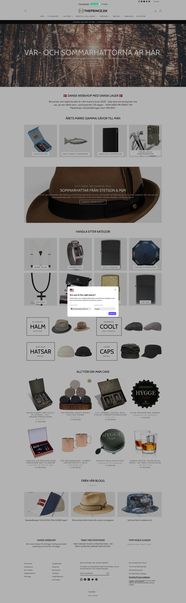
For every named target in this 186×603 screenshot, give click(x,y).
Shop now (112, 313)
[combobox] (79, 309)
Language (98, 305)
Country (74, 305)
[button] (115, 290)
